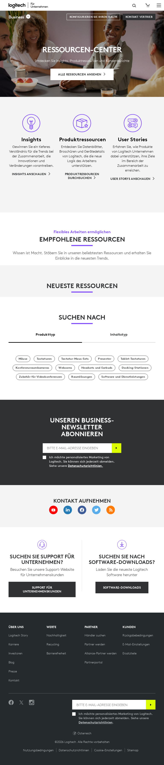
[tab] (45, 333)
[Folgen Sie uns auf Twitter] (21, 702)
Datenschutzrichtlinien (96, 722)
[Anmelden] (116, 448)
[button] (20, 17)
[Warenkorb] (147, 5)
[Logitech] (31, 5)
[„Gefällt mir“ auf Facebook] (11, 702)
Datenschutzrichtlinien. (85, 466)
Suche (134, 5)
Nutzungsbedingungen (38, 750)
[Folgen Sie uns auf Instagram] (31, 702)
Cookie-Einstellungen (108, 750)
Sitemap (132, 750)
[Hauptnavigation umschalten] (159, 5)
